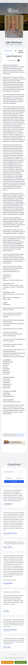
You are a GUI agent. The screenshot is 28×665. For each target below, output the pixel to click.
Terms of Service (18, 658)
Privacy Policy (10, 658)
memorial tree (21, 434)
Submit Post (14, 481)
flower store (21, 436)
